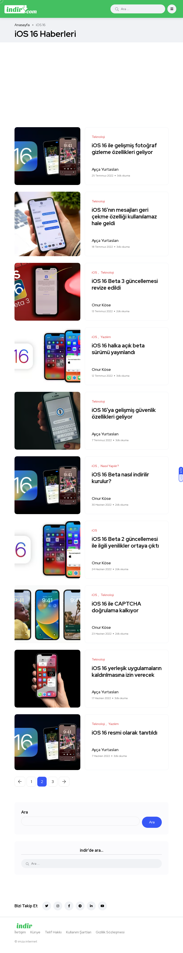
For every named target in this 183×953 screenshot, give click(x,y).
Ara (24, 812)
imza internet (27, 941)
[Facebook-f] (68, 905)
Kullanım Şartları (78, 932)
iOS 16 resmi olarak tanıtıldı (124, 732)
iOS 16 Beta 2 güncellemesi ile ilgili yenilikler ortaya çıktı (125, 542)
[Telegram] (80, 905)
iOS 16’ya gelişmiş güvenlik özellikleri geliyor (124, 413)
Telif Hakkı (53, 932)
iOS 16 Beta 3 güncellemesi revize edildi (125, 284)
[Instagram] (57, 905)
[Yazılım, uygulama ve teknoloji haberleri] (20, 8)
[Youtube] (102, 905)
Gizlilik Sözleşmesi (110, 932)
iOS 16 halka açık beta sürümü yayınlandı (118, 349)
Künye (35, 932)
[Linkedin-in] (91, 905)
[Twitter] (46, 905)
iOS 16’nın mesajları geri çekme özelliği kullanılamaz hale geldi (124, 217)
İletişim (20, 932)
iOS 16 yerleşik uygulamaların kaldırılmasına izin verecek (127, 671)
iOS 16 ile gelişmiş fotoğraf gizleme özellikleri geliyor (124, 149)
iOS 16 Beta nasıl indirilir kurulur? (120, 478)
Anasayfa (22, 25)
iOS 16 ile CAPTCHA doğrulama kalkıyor (116, 607)
